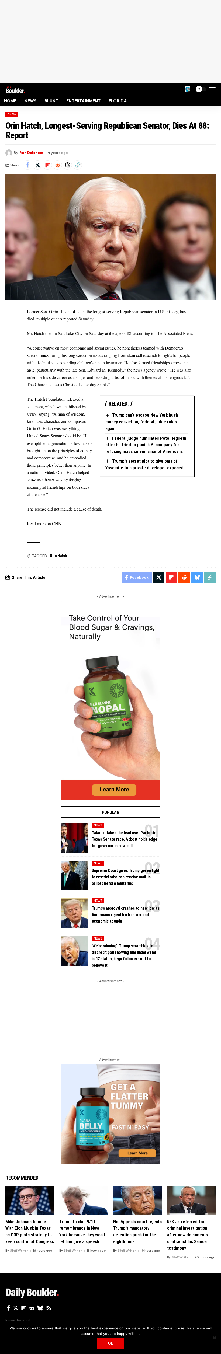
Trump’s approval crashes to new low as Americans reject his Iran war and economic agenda (125, 915)
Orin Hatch (58, 555)
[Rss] (49, 1308)
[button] (187, 89)
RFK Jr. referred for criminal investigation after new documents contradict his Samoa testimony (187, 1235)
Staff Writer (19, 1250)
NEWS (12, 114)
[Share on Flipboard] (47, 165)
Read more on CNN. (45, 523)
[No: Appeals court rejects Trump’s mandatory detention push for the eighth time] (137, 1200)
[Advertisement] (110, 41)
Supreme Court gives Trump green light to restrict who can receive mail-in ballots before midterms (125, 877)
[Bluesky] (40, 1308)
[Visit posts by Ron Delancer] (8, 152)
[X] (16, 1308)
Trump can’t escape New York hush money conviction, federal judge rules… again (142, 421)
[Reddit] (32, 1308)
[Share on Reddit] (57, 165)
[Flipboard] (24, 1308)
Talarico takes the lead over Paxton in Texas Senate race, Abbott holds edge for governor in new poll (124, 839)
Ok (110, 1343)
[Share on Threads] (67, 165)
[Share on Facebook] (27, 165)
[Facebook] (8, 1308)
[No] (214, 1338)
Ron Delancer (31, 152)
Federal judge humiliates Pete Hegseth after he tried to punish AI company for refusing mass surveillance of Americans (145, 444)
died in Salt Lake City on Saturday (74, 333)
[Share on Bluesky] (197, 577)
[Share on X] (37, 165)
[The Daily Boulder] (15, 89)
